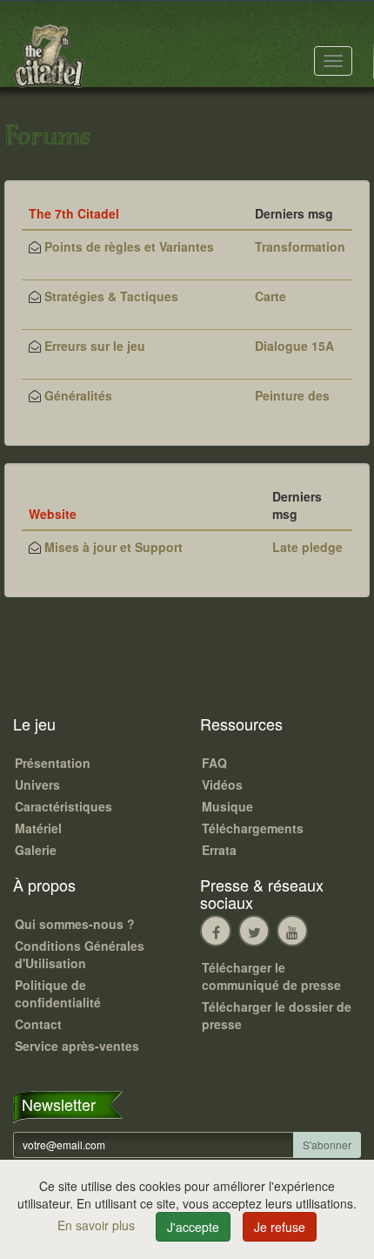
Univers (37, 784)
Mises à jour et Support (113, 546)
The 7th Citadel (74, 213)
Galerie (36, 849)
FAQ (214, 762)
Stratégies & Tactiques (111, 296)
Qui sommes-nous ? (75, 923)
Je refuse (279, 1226)
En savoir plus (97, 1225)
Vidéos (222, 784)
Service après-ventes (77, 1045)
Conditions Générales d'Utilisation (79, 954)
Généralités (78, 395)
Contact (38, 1024)
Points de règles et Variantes (129, 246)
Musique (227, 806)
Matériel (38, 828)
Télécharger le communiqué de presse (271, 976)
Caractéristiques (63, 806)
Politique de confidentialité (58, 993)
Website (53, 513)
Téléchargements (253, 828)
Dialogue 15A (294, 345)
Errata (219, 849)
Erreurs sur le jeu (94, 345)
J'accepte (193, 1226)
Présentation (52, 762)
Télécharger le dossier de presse (276, 1015)
